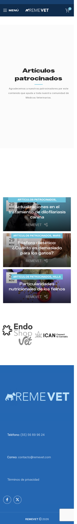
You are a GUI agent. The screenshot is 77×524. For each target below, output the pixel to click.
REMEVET (34, 225)
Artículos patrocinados (37, 199)
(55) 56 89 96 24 (33, 435)
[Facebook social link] (7, 500)
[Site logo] (37, 10)
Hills (57, 276)
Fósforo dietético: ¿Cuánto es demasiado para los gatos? (37, 248)
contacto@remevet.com (34, 457)
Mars (57, 235)
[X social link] (17, 500)
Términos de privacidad (23, 479)
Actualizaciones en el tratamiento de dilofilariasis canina (37, 212)
